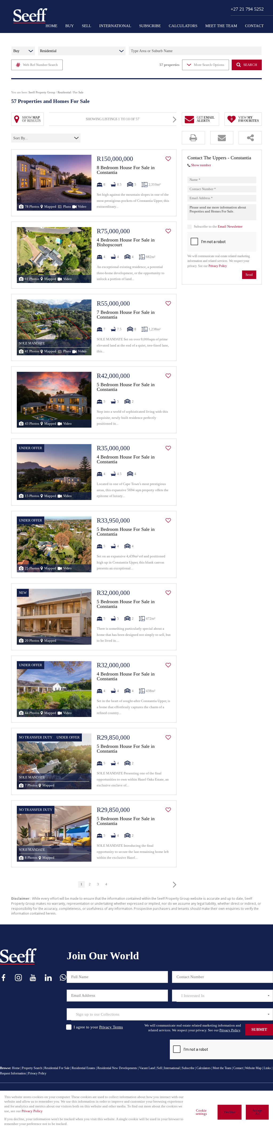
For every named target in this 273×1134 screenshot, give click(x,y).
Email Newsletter (230, 226)
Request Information (13, 1073)
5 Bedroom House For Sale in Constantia (126, 387)
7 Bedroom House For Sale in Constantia (126, 314)
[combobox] (36, 138)
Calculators (203, 1068)
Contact (238, 1068)
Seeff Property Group (42, 92)
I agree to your (98, 1027)
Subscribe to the (218, 226)
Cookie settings (201, 1112)
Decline (229, 1112)
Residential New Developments (117, 1068)
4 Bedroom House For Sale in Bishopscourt (126, 242)
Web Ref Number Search (40, 65)
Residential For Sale (57, 1068)
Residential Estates (83, 1068)
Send (249, 275)
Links (267, 1068)
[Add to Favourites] (168, 158)
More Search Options (209, 65)
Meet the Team (222, 1068)
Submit (259, 1029)
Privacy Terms (111, 1027)
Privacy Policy (217, 266)
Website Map (253, 1068)
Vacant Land (147, 1068)
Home (16, 1068)
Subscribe (188, 1068)
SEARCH (250, 65)
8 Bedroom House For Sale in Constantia (126, 170)
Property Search (32, 1068)
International (172, 1068)
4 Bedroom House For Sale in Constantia (126, 459)
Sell (159, 1068)
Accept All (257, 1112)
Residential (64, 92)
